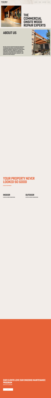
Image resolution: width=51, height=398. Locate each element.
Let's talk (8, 389)
